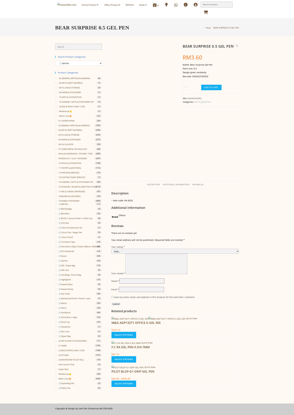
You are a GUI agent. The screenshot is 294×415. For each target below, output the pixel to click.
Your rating (118, 246)
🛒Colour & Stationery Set (70, 227)
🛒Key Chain (64, 293)
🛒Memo (62, 303)
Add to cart (211, 87)
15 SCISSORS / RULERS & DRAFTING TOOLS (77, 186)
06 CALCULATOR (65, 144)
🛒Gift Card (63, 270)
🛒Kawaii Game (65, 284)
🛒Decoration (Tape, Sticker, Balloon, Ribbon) (78, 246)
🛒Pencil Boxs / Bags (67, 317)
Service (130, 5)
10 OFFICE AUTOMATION (70, 97)
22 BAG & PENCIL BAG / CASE (71, 106)
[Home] (202, 27)
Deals (142, 5)
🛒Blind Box (64, 213)
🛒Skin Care (63, 331)
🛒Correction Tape (66, 242)
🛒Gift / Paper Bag (66, 265)
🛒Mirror (62, 308)
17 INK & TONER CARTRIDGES (71, 191)
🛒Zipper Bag (64, 336)
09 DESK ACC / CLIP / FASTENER (72, 158)
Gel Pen (197, 101)
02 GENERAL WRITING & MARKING (74, 78)
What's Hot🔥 (65, 116)
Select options (124, 335)
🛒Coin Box (63, 223)
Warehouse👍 (65, 111)
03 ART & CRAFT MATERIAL (70, 82)
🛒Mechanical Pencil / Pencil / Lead (74, 298)
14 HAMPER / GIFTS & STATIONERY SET (76, 101)
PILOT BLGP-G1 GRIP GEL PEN (133, 371)
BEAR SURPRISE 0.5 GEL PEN (226, 27)
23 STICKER (63, 355)
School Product (89, 5)
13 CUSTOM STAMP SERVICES (71, 177)
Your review (118, 273)
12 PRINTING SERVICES (68, 172)
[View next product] (237, 46)
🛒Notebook (64, 312)
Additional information (176, 184)
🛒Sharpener (64, 326)
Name (115, 281)
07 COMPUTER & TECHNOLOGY (72, 149)
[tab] (153, 184)
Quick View (191, 318)
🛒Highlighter (64, 279)
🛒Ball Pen (63, 204)
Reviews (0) (197, 184)
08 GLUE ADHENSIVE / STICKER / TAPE (75, 153)
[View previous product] (232, 46)
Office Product (111, 5)
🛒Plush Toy (64, 322)
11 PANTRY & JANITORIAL (69, 168)
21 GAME (62, 345)
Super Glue (63, 369)
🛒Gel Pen (206, 101)
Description (153, 184)
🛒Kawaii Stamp (65, 289)
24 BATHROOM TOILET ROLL (71, 359)
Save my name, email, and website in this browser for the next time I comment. (154, 297)
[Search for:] (217, 3)
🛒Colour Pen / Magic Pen (70, 232)
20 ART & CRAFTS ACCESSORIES (72, 340)
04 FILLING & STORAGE (69, 87)
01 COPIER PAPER (66, 120)
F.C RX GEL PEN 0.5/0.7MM (130, 347)
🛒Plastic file (64, 388)
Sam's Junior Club (66, 364)
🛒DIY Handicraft (66, 251)
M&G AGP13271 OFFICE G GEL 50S (136, 323)
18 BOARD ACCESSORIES (69, 196)
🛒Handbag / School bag (69, 274)
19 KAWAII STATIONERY (68, 200)
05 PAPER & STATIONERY (69, 92)
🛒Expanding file (66, 383)
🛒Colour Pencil (65, 237)
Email (115, 289)
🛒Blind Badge (65, 208)
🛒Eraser (62, 256)
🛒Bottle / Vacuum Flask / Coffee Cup (75, 218)
